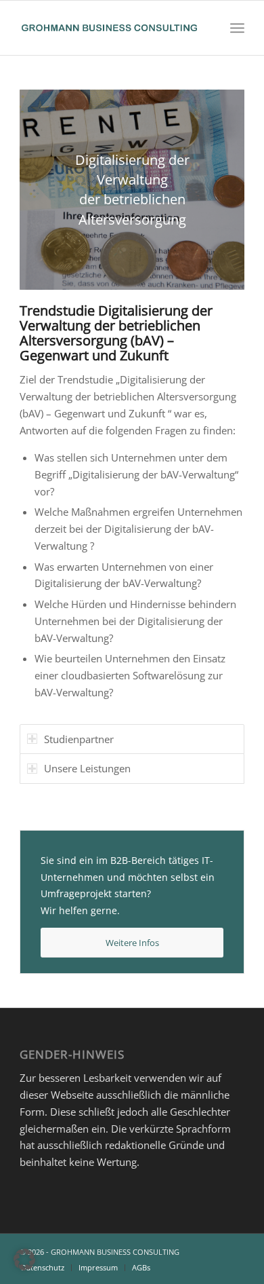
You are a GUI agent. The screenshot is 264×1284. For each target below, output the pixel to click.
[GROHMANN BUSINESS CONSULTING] (109, 28)
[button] (24, 1259)
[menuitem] (237, 28)
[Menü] (237, 28)
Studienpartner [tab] (79, 739)
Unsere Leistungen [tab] (87, 768)
